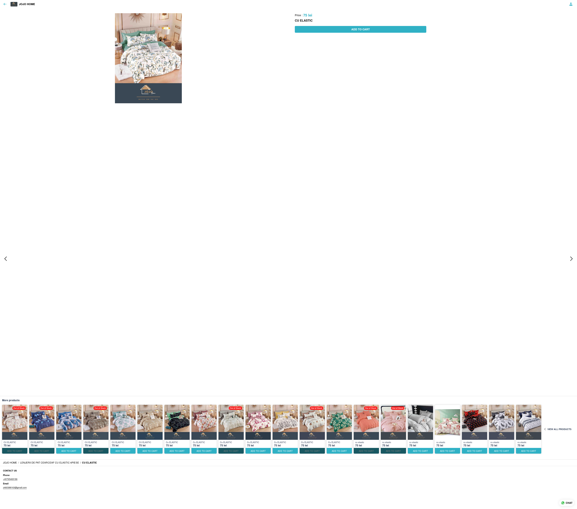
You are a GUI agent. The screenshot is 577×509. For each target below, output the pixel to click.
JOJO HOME (27, 4)
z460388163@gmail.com (15, 487)
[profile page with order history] (571, 4)
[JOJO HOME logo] (14, 4)
